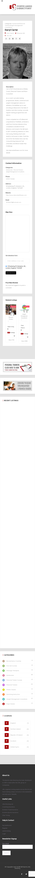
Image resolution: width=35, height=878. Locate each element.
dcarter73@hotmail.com (13, 202)
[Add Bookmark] (16, 38)
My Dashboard (6, 825)
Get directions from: (12, 255)
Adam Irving (10, 326)
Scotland (20, 741)
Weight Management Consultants (15, 171)
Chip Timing (6, 815)
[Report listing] (6, 38)
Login (4, 834)
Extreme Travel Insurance (10, 809)
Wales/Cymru (20, 747)
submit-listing (6, 831)
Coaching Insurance (8, 807)
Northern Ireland (20, 729)
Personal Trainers (18, 170)
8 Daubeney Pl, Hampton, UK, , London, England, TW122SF (16, 267)
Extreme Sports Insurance (10, 812)
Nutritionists (16, 23)
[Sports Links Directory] (23, 7)
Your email (5, 843)
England (20, 723)
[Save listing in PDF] (9, 38)
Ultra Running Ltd (7, 804)
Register (4, 828)
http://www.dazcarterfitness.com (16, 195)
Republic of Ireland (20, 735)
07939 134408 (10, 179)
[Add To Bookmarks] (14, 336)
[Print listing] (12, 38)
